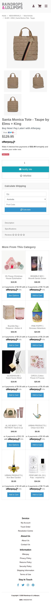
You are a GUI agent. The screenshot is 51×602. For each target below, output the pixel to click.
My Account (25, 523)
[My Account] (33, 6)
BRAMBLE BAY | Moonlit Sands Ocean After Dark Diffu (37, 278)
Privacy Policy (25, 558)
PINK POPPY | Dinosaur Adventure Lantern (37, 328)
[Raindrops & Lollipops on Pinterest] (33, 585)
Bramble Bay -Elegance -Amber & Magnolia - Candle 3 (13, 328)
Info (19, 290)
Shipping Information (25, 570)
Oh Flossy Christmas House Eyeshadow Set (13, 278)
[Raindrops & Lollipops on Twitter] (23, 585)
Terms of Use (25, 574)
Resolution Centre (25, 531)
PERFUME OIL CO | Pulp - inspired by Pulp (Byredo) (37, 477)
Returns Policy (26, 562)
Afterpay (25, 554)
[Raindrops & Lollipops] (13, 6)
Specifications (10, 229)
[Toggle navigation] (46, 6)
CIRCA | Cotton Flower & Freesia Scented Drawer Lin (37, 378)
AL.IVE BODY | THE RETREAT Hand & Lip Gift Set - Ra (14, 427)
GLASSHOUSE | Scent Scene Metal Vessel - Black (14, 378)
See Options (14, 295)
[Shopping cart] (39, 6)
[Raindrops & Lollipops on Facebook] (18, 585)
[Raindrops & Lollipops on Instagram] (28, 585)
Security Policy (25, 566)
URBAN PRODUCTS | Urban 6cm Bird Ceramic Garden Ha (37, 427)
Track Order (25, 527)
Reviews (8, 235)
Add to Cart (37, 295)
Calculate (26, 210)
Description (9, 223)
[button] (25, 176)
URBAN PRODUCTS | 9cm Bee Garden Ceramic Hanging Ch (14, 477)
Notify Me (26, 169)
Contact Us (25, 544)
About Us (25, 540)
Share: (5, 132)
